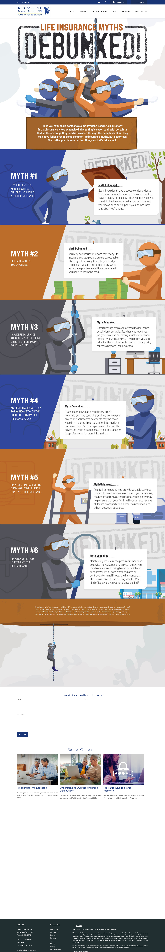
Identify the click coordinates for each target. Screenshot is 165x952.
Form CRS (79, 926)
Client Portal (120, 2)
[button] (62, 11)
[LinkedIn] (98, 2)
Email (86, 699)
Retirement (54, 929)
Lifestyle (53, 947)
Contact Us (140, 2)
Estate (52, 935)
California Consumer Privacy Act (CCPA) (131, 945)
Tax (51, 941)
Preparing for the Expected (32, 788)
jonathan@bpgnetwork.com (26, 950)
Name (19, 699)
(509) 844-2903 (27, 932)
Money (52, 944)
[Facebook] (105, 2)
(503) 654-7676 (25, 2)
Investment (54, 932)
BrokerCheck (113, 929)
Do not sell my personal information (118, 947)
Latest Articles (55, 950)
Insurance (53, 938)
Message (20, 714)
